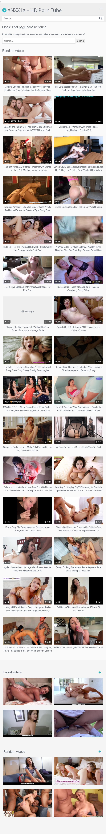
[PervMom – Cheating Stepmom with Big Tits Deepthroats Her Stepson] (27, 723)
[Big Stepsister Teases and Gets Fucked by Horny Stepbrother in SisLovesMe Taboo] (27, 771)
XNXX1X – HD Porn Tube (34, 10)
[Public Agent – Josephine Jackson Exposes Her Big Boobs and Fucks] (78, 723)
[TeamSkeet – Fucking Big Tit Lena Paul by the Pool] (78, 691)
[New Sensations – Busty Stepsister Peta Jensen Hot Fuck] (27, 691)
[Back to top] (101, 829)
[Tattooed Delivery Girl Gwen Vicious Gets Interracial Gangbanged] (27, 803)
